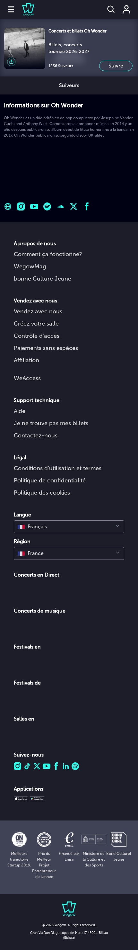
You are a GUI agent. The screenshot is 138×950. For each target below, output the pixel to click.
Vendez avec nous (38, 311)
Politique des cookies (42, 492)
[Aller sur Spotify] (47, 206)
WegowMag (30, 266)
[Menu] (11, 9)
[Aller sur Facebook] (87, 206)
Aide (19, 411)
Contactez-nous (35, 435)
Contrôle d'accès (36, 336)
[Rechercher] (111, 9)
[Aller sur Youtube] (34, 206)
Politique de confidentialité (50, 480)
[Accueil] (24, 9)
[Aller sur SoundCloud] (60, 206)
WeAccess (27, 378)
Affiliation (26, 360)
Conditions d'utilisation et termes (57, 468)
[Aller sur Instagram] (21, 206)
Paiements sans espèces (46, 348)
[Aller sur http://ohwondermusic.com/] (8, 206)
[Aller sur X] (74, 206)
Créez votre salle (36, 323)
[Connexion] (126, 9)
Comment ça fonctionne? (48, 254)
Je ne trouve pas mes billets (51, 423)
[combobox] (69, 527)
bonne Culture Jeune (42, 278)
